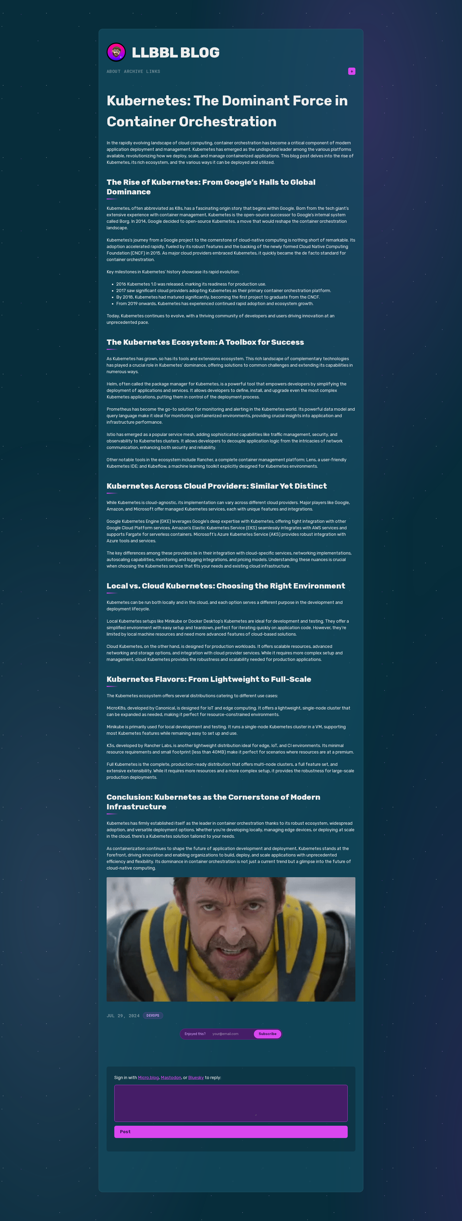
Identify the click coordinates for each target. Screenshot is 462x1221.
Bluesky (196, 1077)
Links (153, 71)
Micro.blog (148, 1077)
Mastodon (171, 1077)
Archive (133, 71)
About (114, 71)
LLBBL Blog (175, 52)
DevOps (153, 1015)
